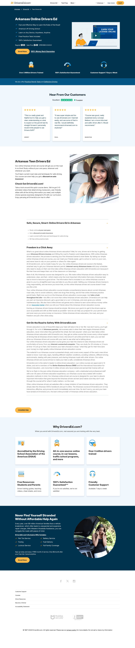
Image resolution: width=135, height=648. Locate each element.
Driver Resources (20, 599)
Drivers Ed (53, 3)
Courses (17, 595)
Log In (120, 3)
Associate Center (38, 305)
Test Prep (64, 3)
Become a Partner (20, 603)
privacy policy (71, 630)
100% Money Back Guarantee (43, 51)
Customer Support (20, 591)
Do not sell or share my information (100, 630)
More (72, 3)
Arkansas (17, 9)
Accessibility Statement (22, 606)
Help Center (111, 3)
